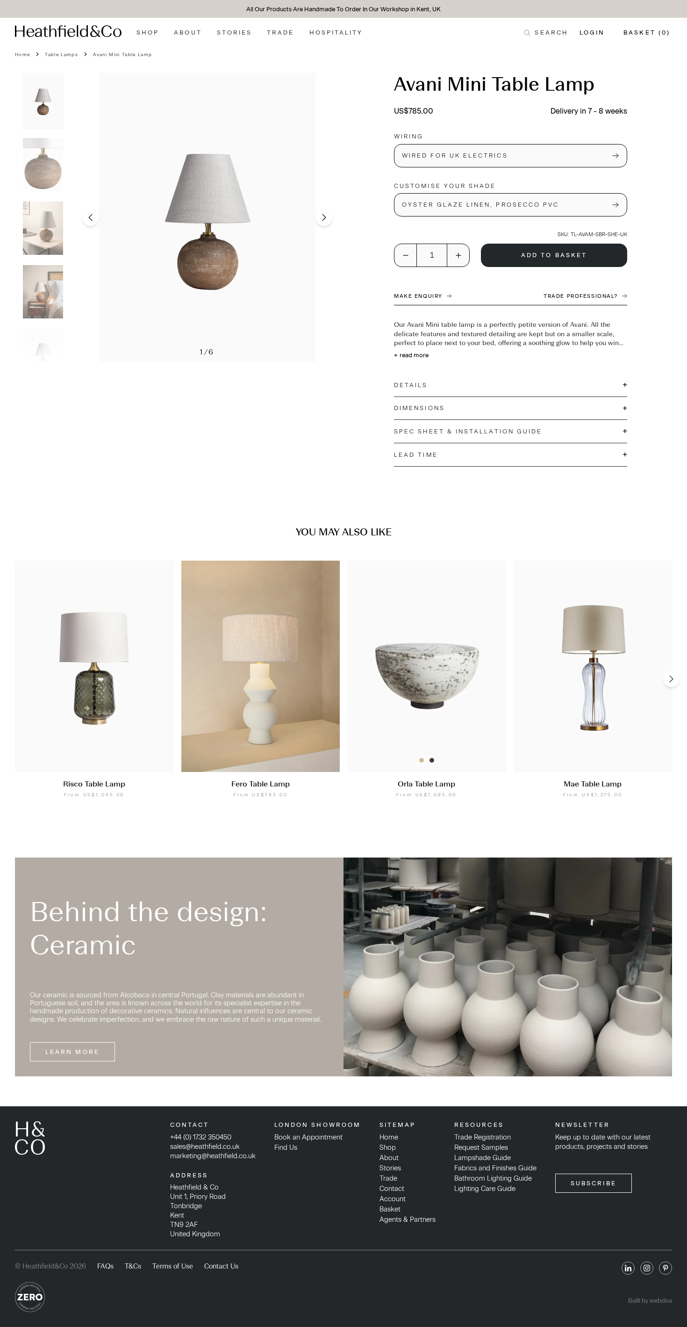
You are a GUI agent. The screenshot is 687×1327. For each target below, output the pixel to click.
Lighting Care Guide (484, 1188)
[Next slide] (324, 217)
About (187, 32)
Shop (147, 32)
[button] (43, 101)
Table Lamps (61, 54)
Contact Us (221, 1266)
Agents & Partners (407, 1219)
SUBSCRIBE (593, 1183)
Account (392, 1199)
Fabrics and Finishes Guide (495, 1168)
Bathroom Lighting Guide (493, 1178)
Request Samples (481, 1147)
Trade (280, 32)
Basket (390, 1209)
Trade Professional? (581, 296)
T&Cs (133, 1266)
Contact (391, 1188)
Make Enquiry (418, 296)
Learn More (72, 1051)
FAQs (105, 1266)
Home (22, 54)
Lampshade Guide (482, 1158)
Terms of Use (172, 1266)
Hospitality (336, 32)
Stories (234, 32)
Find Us (285, 1147)
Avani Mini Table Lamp (122, 54)
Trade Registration (482, 1137)
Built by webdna (650, 1300)
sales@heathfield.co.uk (205, 1146)
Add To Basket (554, 255)
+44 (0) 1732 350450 (200, 1137)
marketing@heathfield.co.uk (213, 1156)
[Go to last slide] (90, 217)
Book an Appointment (308, 1137)
